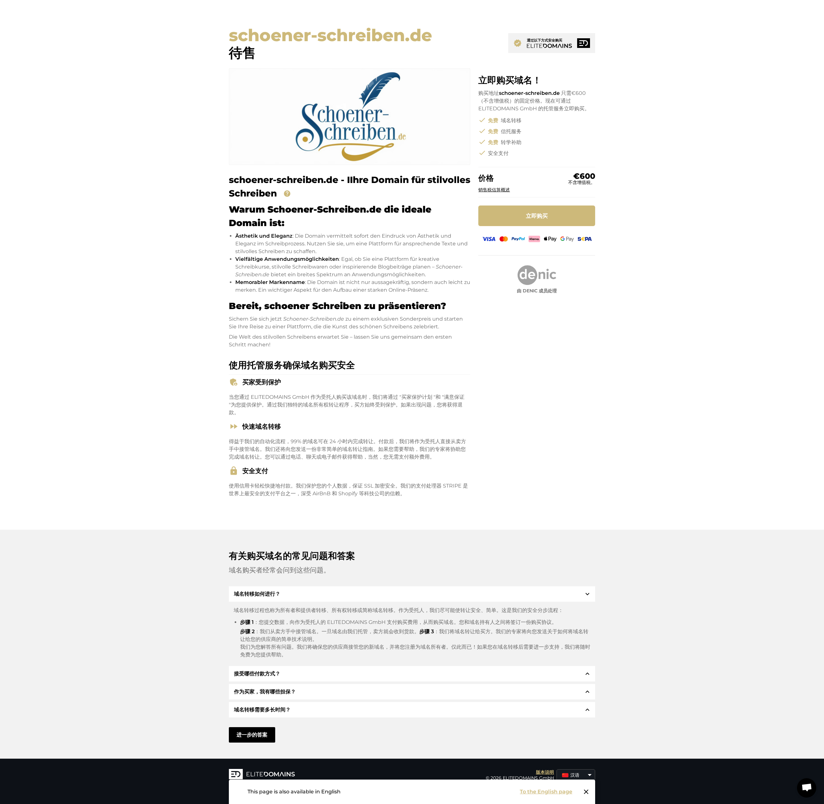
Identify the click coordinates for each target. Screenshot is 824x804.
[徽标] (325, 775)
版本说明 (545, 772)
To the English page (546, 792)
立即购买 (537, 216)
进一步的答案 (252, 735)
